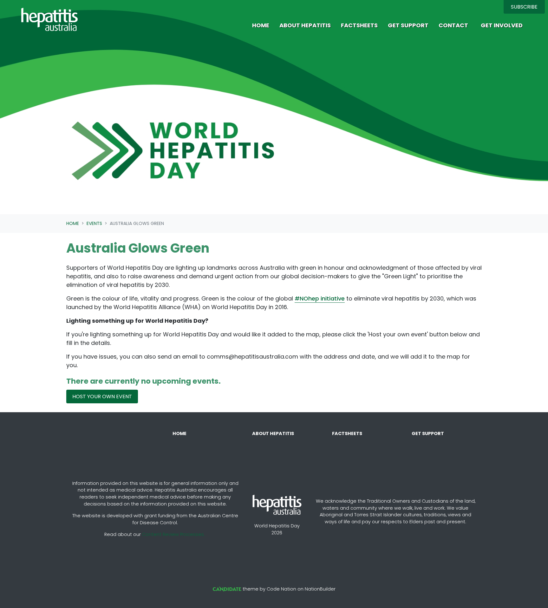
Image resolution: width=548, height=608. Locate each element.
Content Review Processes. (173, 534)
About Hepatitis (305, 25)
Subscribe (524, 6)
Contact (453, 25)
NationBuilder (320, 589)
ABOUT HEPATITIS (273, 433)
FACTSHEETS (347, 433)
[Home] (49, 19)
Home (260, 25)
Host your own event (102, 396)
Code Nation (281, 589)
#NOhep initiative (320, 298)
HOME (179, 433)
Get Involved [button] (502, 25)
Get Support (408, 25)
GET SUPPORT (428, 433)
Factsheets (359, 25)
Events (94, 223)
